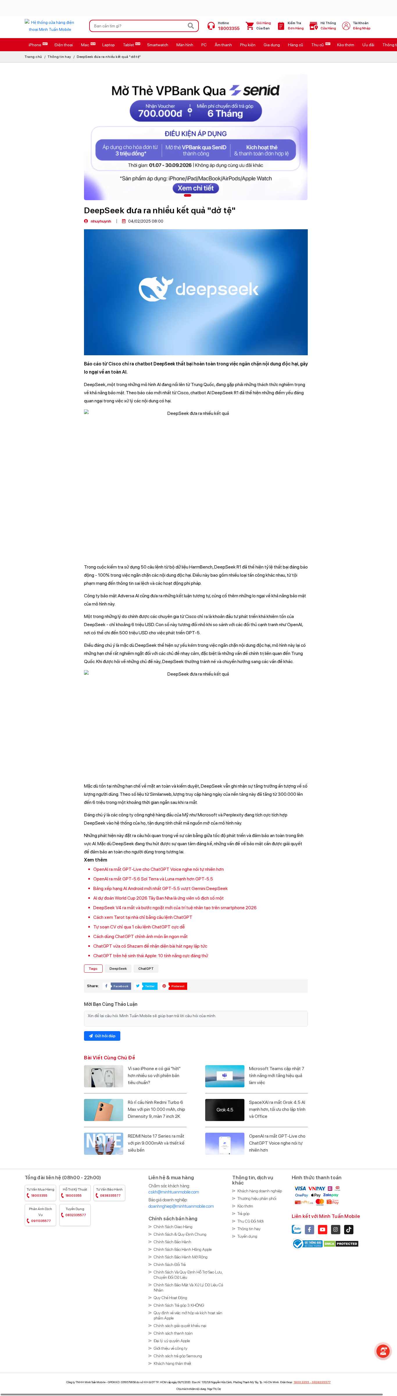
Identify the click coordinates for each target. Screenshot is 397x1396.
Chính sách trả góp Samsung (178, 1356)
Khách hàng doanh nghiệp (259, 1191)
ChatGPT (146, 969)
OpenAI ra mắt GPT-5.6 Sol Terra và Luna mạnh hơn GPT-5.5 (153, 879)
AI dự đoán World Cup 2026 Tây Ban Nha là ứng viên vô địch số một (158, 898)
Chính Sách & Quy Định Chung (180, 1234)
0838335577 (321, 1382)
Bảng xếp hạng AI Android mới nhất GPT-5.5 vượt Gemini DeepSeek (160, 888)
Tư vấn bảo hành (109, 1192)
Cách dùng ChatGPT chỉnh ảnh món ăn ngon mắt (140, 936)
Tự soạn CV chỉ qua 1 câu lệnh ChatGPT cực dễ (139, 927)
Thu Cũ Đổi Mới (250, 1221)
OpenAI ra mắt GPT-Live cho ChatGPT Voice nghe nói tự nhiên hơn (158, 869)
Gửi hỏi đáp (104, 1036)
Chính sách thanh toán (173, 1333)
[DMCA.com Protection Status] (341, 1243)
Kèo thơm (245, 1206)
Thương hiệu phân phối (256, 1198)
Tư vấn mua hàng (40, 1192)
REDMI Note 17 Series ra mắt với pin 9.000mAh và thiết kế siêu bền (156, 1143)
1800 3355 (301, 1382)
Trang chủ (33, 57)
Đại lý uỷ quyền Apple (172, 1340)
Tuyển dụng (75, 1212)
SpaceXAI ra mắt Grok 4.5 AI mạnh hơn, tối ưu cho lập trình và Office (277, 1109)
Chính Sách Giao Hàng (173, 1226)
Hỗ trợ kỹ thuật (75, 1192)
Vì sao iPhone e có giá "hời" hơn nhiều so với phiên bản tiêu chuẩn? (154, 1075)
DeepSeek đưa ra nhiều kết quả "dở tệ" (109, 57)
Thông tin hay (59, 57)
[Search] (191, 25)
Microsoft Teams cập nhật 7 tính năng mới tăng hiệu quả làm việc (276, 1075)
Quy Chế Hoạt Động (170, 1297)
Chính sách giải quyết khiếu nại (180, 1325)
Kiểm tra (296, 25)
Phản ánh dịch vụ (40, 1215)
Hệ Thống (328, 25)
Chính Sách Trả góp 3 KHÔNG (179, 1305)
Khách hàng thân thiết (172, 1363)
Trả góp (243, 1213)
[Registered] (307, 1243)
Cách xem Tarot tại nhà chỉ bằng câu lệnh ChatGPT (142, 917)
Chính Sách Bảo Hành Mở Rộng (181, 1257)
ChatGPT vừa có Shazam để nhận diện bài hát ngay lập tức (150, 946)
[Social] (309, 1229)
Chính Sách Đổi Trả (170, 1264)
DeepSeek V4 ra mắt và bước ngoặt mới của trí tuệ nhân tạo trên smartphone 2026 (175, 907)
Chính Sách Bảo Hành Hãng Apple (183, 1249)
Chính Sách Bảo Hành (172, 1241)
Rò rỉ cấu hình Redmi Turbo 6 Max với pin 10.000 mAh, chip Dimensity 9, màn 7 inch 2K (156, 1109)
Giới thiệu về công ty (170, 1348)
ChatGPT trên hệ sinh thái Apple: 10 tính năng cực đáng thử (150, 955)
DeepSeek (118, 969)
